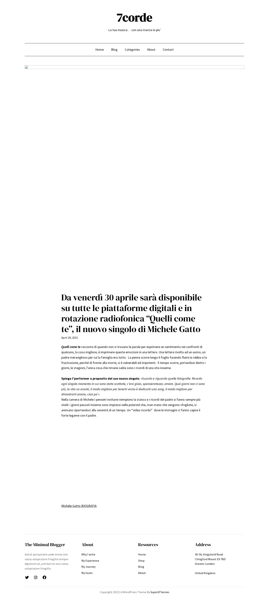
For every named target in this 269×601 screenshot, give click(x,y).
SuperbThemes (159, 592)
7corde (134, 17)
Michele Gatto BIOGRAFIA (79, 506)
